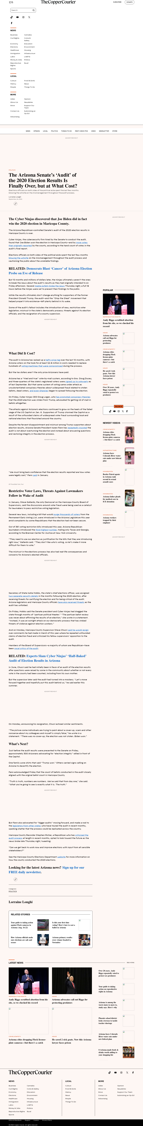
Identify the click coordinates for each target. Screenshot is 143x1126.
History (13, 84)
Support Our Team (124, 1092)
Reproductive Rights (111, 317)
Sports (13, 69)
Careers (36, 1120)
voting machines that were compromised (42, 366)
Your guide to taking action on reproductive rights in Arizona (108, 989)
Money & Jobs (16, 60)
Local (45, 131)
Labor (12, 57)
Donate (130, 2)
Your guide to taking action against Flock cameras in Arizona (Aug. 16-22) (22, 925)
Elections (14, 47)
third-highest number (46, 530)
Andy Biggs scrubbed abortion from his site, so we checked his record (118, 323)
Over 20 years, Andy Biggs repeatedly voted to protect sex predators (111, 391)
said (35, 475)
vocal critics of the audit (26, 649)
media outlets (42, 286)
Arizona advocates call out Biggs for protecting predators (110, 339)
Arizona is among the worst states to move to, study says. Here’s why (108, 1005)
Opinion (27, 99)
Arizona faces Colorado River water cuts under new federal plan (112, 457)
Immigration (15, 53)
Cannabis (28, 35)
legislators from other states (27, 826)
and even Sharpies (39, 391)
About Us (14, 102)
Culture (13, 81)
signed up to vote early (76, 382)
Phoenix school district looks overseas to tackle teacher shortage (108, 1021)
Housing (27, 50)
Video (12, 99)
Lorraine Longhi (15, 197)
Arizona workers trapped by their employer (109, 520)
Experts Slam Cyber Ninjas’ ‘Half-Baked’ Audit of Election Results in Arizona (47, 658)
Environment (29, 47)
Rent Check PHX (81, 131)
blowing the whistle (18, 258)
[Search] (33, 10)
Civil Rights (14, 38)
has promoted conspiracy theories (73, 397)
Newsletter (28, 102)
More (101, 1081)
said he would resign (78, 630)
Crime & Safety (109, 349)
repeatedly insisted (77, 428)
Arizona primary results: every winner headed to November (62, 940)
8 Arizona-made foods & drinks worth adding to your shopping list (108, 1052)
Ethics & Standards (15, 1120)
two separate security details (23, 596)
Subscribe (117, 2)
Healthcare (14, 50)
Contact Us (14, 111)
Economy (14, 44)
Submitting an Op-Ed (125, 1095)
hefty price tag (53, 360)
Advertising (14, 117)
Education (28, 44)
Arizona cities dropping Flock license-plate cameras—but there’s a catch (109, 357)
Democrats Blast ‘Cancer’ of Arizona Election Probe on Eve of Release (50, 270)
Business (13, 35)
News (26, 84)
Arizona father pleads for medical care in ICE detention (111, 499)
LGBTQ (27, 57)
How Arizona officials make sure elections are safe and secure (22, 940)
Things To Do (29, 87)
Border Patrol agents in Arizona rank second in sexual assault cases (111, 478)
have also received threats (71, 602)
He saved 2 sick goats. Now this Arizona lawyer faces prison (109, 375)
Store (12, 105)
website (61, 857)
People (13, 87)
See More (130, 962)
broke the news (57, 286)
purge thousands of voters (66, 515)
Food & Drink (29, 81)
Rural (26, 63)
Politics (27, 60)
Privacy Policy (47, 1120)
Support (27, 1120)
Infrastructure (29, 53)
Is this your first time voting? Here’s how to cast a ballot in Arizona (63, 925)
